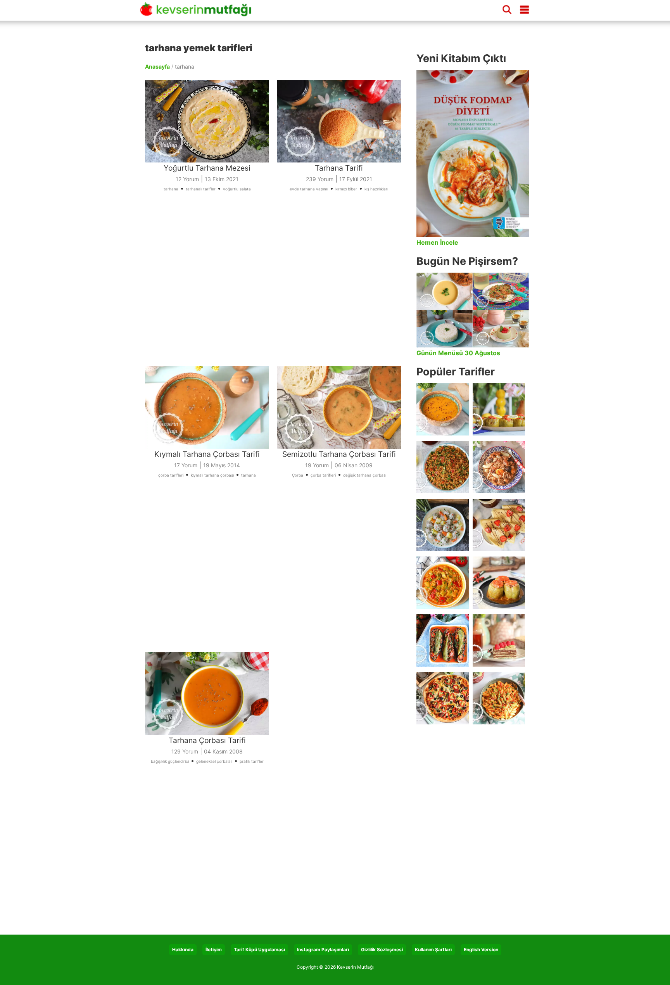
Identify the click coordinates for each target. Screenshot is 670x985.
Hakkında (182, 949)
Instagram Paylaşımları (323, 949)
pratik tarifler (252, 761)
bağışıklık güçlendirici (170, 761)
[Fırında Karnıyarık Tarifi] (442, 640)
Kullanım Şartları (433, 949)
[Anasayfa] (198, 13)
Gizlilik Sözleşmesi (382, 949)
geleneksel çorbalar (214, 761)
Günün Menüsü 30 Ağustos (458, 353)
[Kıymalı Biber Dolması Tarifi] (499, 582)
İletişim (213, 949)
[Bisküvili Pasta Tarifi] (499, 640)
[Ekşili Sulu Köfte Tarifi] (442, 525)
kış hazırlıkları (376, 189)
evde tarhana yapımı (309, 189)
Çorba (297, 475)
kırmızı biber (346, 189)
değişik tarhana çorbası (364, 475)
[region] (277, 289)
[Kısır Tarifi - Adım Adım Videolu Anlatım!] (442, 467)
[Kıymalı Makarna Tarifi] (499, 698)
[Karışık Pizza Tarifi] (442, 698)
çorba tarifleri (170, 475)
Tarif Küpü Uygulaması (259, 949)
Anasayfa (157, 66)
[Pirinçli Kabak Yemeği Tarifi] (442, 582)
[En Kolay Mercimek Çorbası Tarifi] (442, 409)
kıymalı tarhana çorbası (212, 475)
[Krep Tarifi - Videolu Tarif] (499, 525)
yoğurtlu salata (237, 189)
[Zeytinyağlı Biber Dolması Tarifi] (499, 409)
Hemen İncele (437, 242)
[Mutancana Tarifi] (499, 467)
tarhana (171, 189)
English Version (481, 949)
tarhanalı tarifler (201, 189)
